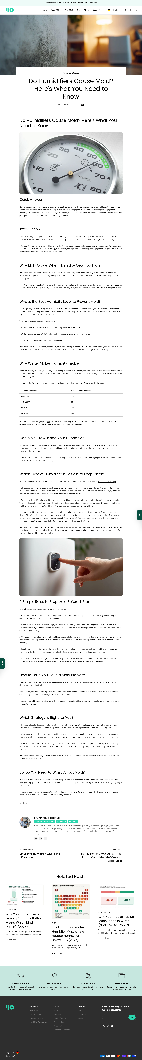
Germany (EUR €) (18, 1052)
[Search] (125, 10)
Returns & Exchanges (62, 1030)
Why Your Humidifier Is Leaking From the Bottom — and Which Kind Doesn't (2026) (24, 920)
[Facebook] (36, 838)
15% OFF (2, 663)
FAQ (55, 1033)
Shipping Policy (59, 1026)
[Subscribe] (132, 1017)
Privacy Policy (59, 1022)
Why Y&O (57, 1014)
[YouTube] (45, 838)
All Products (34, 1010)
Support (81, 1018)
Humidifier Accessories (38, 1022)
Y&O (14, 1056)
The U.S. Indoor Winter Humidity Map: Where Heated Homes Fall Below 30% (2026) (68, 933)
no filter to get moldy (41, 515)
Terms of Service (60, 1018)
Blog (82, 104)
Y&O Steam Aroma (36, 1018)
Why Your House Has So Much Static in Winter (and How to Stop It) (116, 921)
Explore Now (11, 940)
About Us (57, 1010)
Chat (140, 515)
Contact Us (82, 1014)
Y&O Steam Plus (36, 1014)
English (116, 10)
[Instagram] (40, 838)
